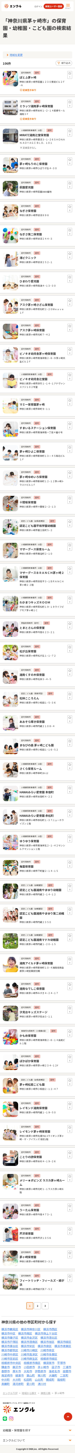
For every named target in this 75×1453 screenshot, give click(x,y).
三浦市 (67, 1367)
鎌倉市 (5, 1367)
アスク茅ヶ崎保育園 (32, 330)
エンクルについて (14, 1440)
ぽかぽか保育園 (29, 1061)
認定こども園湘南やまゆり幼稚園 (40, 890)
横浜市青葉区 (62, 1346)
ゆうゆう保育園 (29, 841)
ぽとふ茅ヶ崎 (28, 77)
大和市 (28, 1371)
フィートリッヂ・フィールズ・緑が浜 (42, 1282)
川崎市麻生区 (29, 1358)
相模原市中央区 (11, 1362)
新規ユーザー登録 (53, 6)
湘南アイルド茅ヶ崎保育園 (36, 963)
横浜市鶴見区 (9, 1329)
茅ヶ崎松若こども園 (32, 1084)
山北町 (39, 1379)
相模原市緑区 (48, 1358)
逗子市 (56, 1367)
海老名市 (54, 1371)
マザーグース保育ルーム (35, 549)
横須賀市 (48, 1362)
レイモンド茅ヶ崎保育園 (35, 1131)
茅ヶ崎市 (43, 1367)
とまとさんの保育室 (32, 628)
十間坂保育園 (28, 502)
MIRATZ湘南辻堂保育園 (34, 135)
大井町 (17, 1379)
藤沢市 (17, 1367)
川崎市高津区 (29, 1354)
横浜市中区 (8, 1333)
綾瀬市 (19, 1375)
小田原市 (29, 1367)
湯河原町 (18, 1383)
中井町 (5, 1379)
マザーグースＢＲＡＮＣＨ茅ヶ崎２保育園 (42, 575)
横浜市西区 (50, 1329)
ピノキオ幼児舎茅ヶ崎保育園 (38, 353)
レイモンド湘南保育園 (33, 1108)
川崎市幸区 (47, 1350)
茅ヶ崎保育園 (28, 1257)
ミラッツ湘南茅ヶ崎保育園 (36, 106)
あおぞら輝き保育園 (32, 721)
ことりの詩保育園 (31, 1157)
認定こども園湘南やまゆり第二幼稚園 (42, 915)
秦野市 (5, 1371)
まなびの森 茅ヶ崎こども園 (37, 745)
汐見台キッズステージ (33, 1012)
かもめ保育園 (28, 1035)
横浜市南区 (25, 1333)
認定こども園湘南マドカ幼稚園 (39, 940)
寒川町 (42, 1375)
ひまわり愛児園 (29, 281)
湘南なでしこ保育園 (32, 988)
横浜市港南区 (29, 1341)
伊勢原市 (40, 1371)
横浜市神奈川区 (30, 1329)
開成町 (50, 1379)
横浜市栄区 (28, 1346)
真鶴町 (5, 1383)
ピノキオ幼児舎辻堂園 (33, 379)
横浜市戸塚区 (9, 1341)
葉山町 (31, 1375)
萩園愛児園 (26, 187)
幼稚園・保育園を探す (17, 1430)
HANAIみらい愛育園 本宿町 (37, 792)
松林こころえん (29, 698)
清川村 (42, 1383)
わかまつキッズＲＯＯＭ (35, 602)
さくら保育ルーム (31, 768)
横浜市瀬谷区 (9, 1346)
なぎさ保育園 (28, 211)
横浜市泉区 (45, 1346)
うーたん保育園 (29, 1210)
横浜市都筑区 (9, 1350)
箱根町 (61, 1379)
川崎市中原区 (9, 1354)
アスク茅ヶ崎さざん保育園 (36, 305)
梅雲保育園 (26, 866)
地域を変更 (16, 55)
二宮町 (64, 1375)
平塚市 (61, 1362)
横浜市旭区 (47, 1341)
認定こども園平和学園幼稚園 (38, 526)
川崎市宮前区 (9, 1358)
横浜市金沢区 (29, 1337)
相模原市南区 (32, 1362)
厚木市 (17, 1371)
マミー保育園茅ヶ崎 (32, 404)
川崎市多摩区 (48, 1354)
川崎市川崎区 (29, 1350)
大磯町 (53, 1375)
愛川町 (31, 1383)
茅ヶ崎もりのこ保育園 (33, 164)
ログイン (38, 6)
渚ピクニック (28, 258)
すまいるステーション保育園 (38, 428)
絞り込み (65, 62)
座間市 (67, 1371)
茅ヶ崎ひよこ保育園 (32, 451)
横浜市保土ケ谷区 (46, 1333)
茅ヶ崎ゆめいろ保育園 (33, 477)
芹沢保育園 (26, 1233)
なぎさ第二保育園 (31, 234)
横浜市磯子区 (9, 1337)
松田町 (28, 1379)
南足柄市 (7, 1375)
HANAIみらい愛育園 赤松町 (37, 815)
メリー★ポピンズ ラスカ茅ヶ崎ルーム (42, 1182)
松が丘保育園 (28, 651)
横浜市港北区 (48, 1337)
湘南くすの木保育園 (32, 675)
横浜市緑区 (64, 1341)
